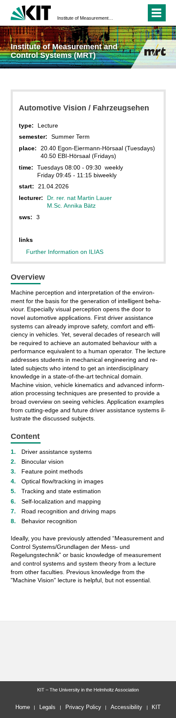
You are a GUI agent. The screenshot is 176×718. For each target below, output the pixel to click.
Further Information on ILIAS (64, 251)
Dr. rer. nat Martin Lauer (79, 197)
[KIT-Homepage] (31, 11)
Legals (47, 707)
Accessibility (126, 707)
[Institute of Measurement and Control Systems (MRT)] (155, 52)
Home (22, 707)
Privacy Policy (83, 707)
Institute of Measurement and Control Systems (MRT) (85, 18)
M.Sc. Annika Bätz (71, 205)
